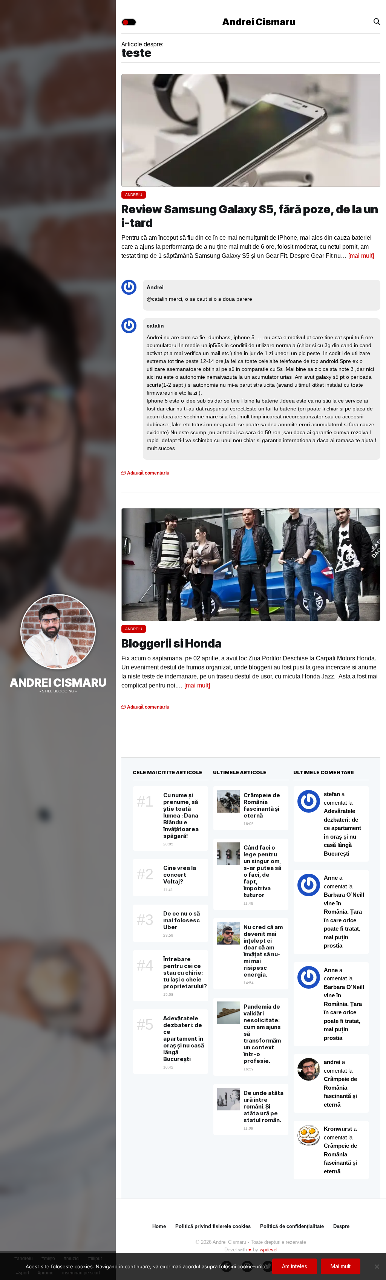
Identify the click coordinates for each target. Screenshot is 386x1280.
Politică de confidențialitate (292, 1226)
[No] (376, 1266)
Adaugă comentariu (147, 473)
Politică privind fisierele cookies (213, 1226)
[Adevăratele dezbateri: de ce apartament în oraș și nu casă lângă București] (308, 885)
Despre (341, 1226)
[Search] (377, 22)
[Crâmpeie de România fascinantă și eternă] (308, 1136)
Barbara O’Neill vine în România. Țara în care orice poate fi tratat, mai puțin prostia (344, 920)
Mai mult (341, 1266)
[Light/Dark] (128, 22)
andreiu (133, 195)
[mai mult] (361, 256)
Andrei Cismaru (57, 682)
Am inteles (294, 1266)
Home (159, 1226)
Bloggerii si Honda (171, 643)
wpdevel (268, 1249)
